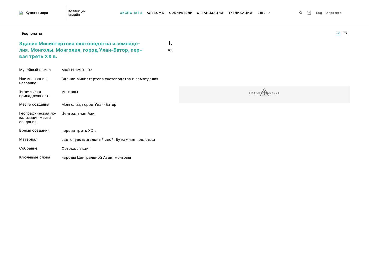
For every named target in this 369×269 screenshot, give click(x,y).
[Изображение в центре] (345, 33)
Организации (210, 13)
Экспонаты (131, 13)
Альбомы (156, 13)
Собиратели (181, 13)
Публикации (240, 13)
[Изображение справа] (338, 33)
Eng (319, 13)
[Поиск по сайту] (301, 13)
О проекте (333, 13)
